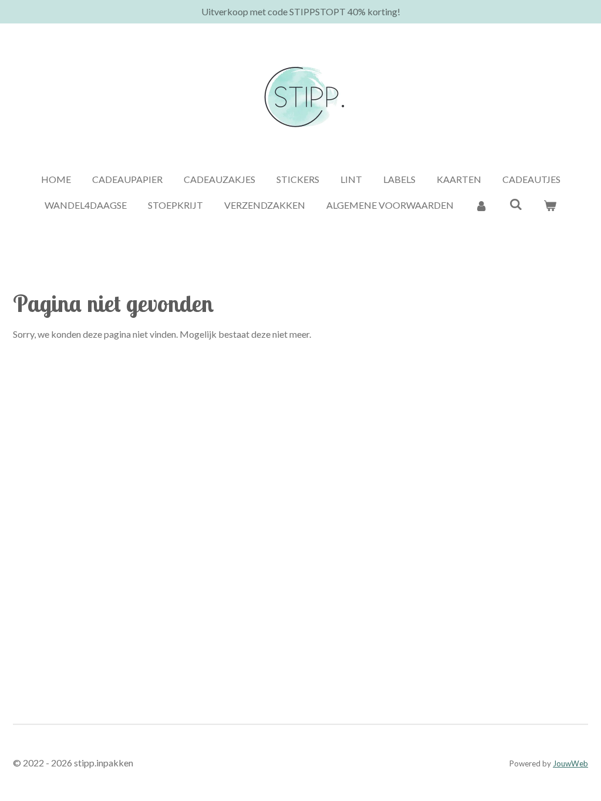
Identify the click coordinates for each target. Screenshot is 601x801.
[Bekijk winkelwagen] (550, 205)
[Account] (481, 205)
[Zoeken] (515, 203)
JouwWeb (570, 763)
